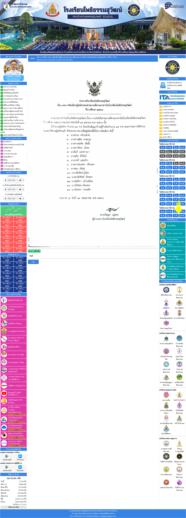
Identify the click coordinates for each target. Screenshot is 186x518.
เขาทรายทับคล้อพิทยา (166, 411)
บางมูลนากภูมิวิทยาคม (166, 450)
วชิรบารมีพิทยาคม (166, 370)
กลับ (33, 262)
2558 (20, 246)
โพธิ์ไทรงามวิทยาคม (179, 489)
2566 (20, 225)
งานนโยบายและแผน (170, 113)
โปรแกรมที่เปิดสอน (10, 102)
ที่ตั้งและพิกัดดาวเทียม (11, 105)
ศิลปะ (5, 160)
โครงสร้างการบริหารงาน (13, 99)
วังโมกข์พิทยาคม (179, 370)
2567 (7, 225)
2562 (20, 236)
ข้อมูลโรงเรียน (9, 90)
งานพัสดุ (165, 128)
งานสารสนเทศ (168, 109)
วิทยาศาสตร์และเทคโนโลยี (13, 145)
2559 (7, 246)
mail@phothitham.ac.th (108, 516)
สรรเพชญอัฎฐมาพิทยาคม (166, 383)
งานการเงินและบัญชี (170, 131)
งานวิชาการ (167, 106)
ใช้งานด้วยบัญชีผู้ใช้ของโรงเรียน (16, 414)
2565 (7, 230)
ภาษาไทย (7, 151)
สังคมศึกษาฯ (8, 157)
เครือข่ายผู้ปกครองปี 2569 (13, 111)
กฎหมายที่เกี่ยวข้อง (10, 117)
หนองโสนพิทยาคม (179, 358)
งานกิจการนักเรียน (169, 119)
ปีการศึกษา (7, 218)
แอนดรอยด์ (7, 460)
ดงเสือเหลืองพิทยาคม (179, 383)
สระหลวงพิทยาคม (179, 296)
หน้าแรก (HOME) (10, 87)
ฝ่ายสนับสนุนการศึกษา (12, 169)
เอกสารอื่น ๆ (167, 137)
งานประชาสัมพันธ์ (169, 125)
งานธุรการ (166, 134)
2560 (20, 241)
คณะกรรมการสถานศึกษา (13, 108)
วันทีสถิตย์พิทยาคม (179, 411)
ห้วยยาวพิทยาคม (179, 476)
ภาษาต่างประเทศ (10, 154)
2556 (20, 251)
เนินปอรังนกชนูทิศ (166, 358)
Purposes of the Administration (13, 123)
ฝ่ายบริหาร (7, 141)
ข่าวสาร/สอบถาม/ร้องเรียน (13, 114)
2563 (7, 236)
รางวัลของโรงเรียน (10, 96)
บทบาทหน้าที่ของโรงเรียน (13, 135)
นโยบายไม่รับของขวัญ (12, 126)
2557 (7, 251)
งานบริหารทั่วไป (168, 122)
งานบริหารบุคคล (168, 116)
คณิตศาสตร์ (8, 148)
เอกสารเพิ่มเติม (34, 251)
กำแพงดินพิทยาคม (179, 345)
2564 (20, 230)
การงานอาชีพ (8, 166)
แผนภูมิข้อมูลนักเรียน (14, 214)
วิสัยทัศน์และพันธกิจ (11, 93)
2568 (20, 220)
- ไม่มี (31, 256)
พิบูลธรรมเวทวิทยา (179, 463)
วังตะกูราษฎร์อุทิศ (179, 450)
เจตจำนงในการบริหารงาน (13, 120)
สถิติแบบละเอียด (13, 507)
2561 (7, 241)
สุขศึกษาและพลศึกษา (11, 163)
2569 (7, 220)
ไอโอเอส (20, 460)
